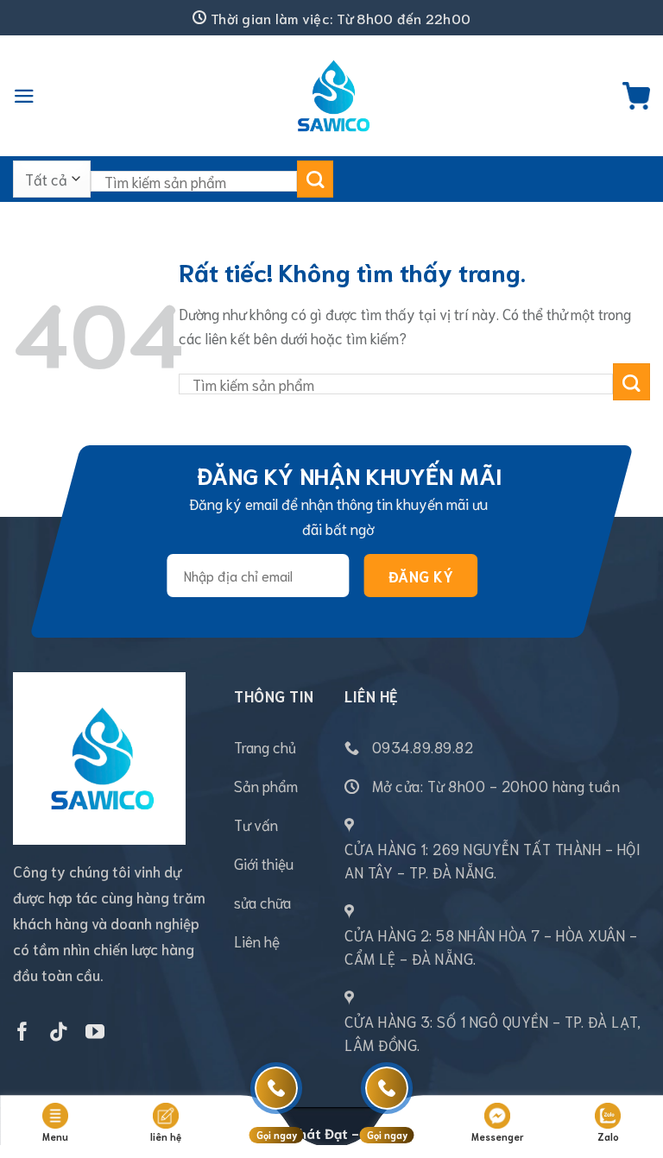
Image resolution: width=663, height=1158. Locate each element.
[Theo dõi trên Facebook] (22, 1033)
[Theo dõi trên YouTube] (94, 1033)
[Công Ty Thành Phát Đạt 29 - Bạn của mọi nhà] (331, 95)
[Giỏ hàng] (636, 95)
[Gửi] (315, 179)
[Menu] (24, 96)
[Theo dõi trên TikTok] (58, 1033)
